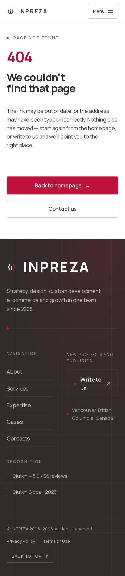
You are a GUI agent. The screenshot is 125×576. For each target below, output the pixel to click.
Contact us (62, 208)
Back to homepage (62, 185)
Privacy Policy (21, 541)
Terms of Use (56, 541)
